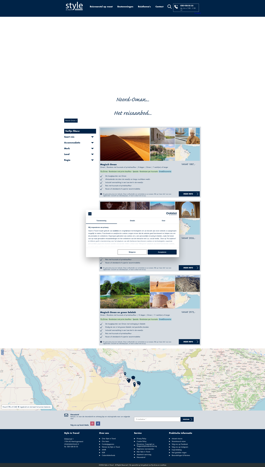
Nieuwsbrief (141, 457)
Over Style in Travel (109, 439)
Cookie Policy (141, 441)
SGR (103, 453)
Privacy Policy (141, 439)
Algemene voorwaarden (145, 449)
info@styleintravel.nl (71, 444)
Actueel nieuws (177, 439)
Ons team (105, 441)
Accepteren (162, 252)
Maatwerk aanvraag (144, 455)
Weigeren (132, 252)
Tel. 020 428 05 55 (71, 447)
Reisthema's (144, 7)
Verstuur (186, 419)
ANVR (104, 450)
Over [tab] (163, 220)
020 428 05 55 (186, 6)
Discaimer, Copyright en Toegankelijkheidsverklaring (147, 445)
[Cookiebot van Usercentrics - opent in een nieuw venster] (168, 213)
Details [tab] (132, 220)
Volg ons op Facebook (180, 444)
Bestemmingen (125, 7)
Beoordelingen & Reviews (181, 455)
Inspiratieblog (177, 450)
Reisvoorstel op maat (101, 7)
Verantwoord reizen (179, 441)
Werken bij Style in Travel (111, 447)
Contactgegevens (108, 444)
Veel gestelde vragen (179, 453)
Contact (159, 7)
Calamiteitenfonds (108, 455)
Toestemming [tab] (101, 220)
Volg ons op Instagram (180, 447)
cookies (116, 231)
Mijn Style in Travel (143, 452)
